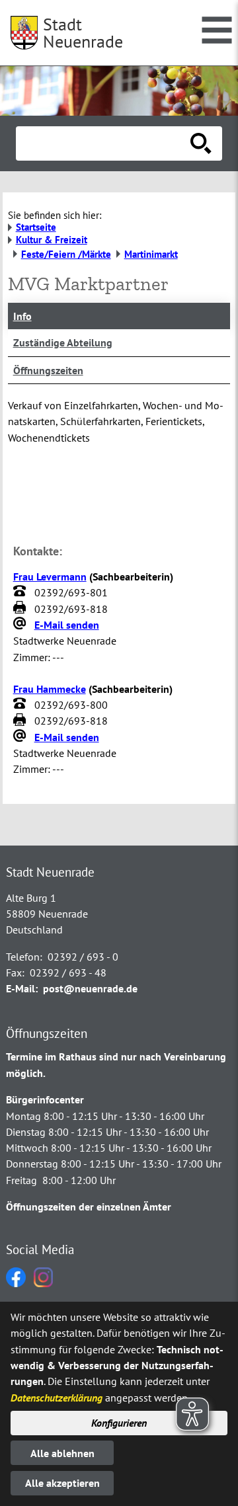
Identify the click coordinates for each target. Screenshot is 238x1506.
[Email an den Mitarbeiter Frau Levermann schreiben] (21, 625)
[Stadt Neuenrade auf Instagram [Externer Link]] (43, 1283)
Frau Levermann (50, 576)
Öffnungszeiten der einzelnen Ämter (88, 1206)
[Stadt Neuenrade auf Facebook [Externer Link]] (16, 1283)
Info (22, 316)
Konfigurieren (119, 1422)
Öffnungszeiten (48, 370)
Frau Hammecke (49, 688)
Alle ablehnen (62, 1453)
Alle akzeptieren (62, 1482)
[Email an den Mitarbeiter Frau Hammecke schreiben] (21, 737)
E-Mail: (22, 988)
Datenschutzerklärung (56, 1397)
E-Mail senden (66, 624)
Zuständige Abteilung (62, 342)
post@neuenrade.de (90, 988)
